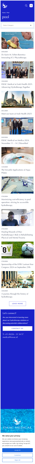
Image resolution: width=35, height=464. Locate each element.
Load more (17, 303)
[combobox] (17, 25)
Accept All (17, 450)
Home (4, 12)
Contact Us (17, 328)
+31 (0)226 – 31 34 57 (14, 334)
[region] (17, 448)
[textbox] (8, 25)
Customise (17, 455)
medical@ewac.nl (10, 337)
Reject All (17, 460)
